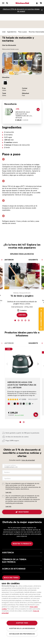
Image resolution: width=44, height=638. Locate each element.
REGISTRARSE (23, 512)
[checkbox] (3, 484)
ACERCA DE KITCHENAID (14, 568)
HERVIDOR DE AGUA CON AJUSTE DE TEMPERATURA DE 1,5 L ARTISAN (23, 115)
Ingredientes (11, 32)
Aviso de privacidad (28, 460)
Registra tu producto (22, 544)
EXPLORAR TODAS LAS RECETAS (22, 254)
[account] (37, 3)
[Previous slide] (7, 364)
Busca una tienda (11, 578)
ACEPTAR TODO (22, 623)
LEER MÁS (22, 315)
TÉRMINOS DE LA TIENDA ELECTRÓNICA (14, 560)
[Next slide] (38, 364)
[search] (7, 3)
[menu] (3, 3)
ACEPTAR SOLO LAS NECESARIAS (22, 628)
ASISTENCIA (8, 552)
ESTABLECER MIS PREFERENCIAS (22, 634)
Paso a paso (22, 32)
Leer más (8, 492)
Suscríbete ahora (41, 319)
